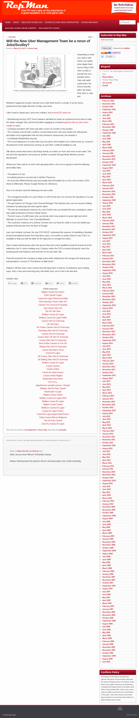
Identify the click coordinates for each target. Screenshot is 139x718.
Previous (11, 37)
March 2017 (107, 253)
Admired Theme (132, 715)
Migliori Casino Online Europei (20, 28)
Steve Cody (33, 48)
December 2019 (108, 156)
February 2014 (108, 361)
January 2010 (107, 504)
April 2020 (106, 145)
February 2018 (108, 221)
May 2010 (106, 492)
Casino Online (53, 369)
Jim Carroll (107, 83)
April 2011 (106, 460)
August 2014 (107, 343)
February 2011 (108, 466)
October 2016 (107, 267)
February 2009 (108, 536)
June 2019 (106, 174)
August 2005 (107, 659)
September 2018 (109, 200)
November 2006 (108, 615)
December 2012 (108, 402)
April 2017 (106, 250)
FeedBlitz (126, 48)
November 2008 (108, 545)
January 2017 (107, 258)
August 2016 (107, 273)
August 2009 (107, 519)
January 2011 (107, 469)
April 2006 (106, 635)
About (16, 22)
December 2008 (108, 542)
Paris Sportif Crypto (53, 295)
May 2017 (106, 247)
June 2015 (106, 314)
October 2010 (107, 478)
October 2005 (107, 653)
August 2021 (107, 112)
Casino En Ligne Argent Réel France (53, 414)
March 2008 (107, 568)
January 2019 (107, 188)
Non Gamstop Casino (49, 28)
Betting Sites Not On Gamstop (53, 346)
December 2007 (108, 577)
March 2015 (107, 323)
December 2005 (108, 647)
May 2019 (106, 177)
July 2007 (106, 592)
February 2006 (108, 641)
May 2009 (106, 527)
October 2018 (107, 197)
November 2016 (108, 264)
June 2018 (106, 209)
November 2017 (108, 229)
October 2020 (107, 130)
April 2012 (106, 425)
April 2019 (106, 180)
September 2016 (109, 270)
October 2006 (107, 618)
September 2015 (109, 305)
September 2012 (109, 410)
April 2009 (106, 530)
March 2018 (107, 218)
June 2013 (106, 384)
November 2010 (108, 475)
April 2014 (106, 355)
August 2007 (107, 589)
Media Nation (107, 77)
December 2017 (108, 226)
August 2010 (107, 483)
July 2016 (106, 276)
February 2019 (108, 186)
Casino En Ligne (53, 353)
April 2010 (106, 495)
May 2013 (106, 387)
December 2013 (108, 367)
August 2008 (107, 554)
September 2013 (109, 375)
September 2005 (109, 656)
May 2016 (106, 282)
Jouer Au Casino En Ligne (52, 424)
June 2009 (106, 524)
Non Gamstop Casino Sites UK (53, 301)
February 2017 (108, 256)
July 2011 (106, 451)
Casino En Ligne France (53, 372)
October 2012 (107, 407)
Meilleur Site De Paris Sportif (53, 388)
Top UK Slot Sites (53, 311)
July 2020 (106, 136)
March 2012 (107, 428)
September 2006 (109, 621)
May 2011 (106, 457)
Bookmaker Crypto (53, 391)
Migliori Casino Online (53, 395)
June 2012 (106, 419)
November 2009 (108, 510)
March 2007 (107, 603)
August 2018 (107, 203)
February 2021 (108, 124)
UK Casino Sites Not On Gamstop (53, 356)
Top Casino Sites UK (53, 308)
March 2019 (107, 183)
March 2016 (107, 288)
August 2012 (107, 413)
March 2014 (107, 358)
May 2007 (106, 597)
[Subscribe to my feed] (104, 53)
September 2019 (109, 165)
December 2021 (108, 104)
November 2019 (108, 159)
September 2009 (109, 516)
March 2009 (107, 533)
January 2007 (107, 609)
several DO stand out (60, 112)
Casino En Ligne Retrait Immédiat (53, 298)
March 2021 (107, 121)
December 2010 (108, 472)
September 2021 (109, 109)
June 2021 (106, 118)
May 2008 (106, 562)
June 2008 (106, 560)
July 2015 (106, 311)
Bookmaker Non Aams (53, 379)
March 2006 (107, 638)
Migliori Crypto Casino (53, 404)
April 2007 (106, 600)
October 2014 (107, 337)
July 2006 (106, 627)
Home (8, 22)
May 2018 (106, 212)
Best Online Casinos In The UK (53, 343)
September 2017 (109, 235)
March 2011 (107, 463)
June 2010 (106, 489)
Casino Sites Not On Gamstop (52, 340)
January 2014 (107, 364)
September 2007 (109, 586)
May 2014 (106, 352)
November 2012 (108, 405)
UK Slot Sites (53, 324)
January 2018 (107, 224)
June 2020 (106, 139)
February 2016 (108, 291)
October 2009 (107, 513)
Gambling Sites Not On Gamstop (53, 330)
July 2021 (106, 115)
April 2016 (106, 285)
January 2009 (107, 539)
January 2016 (107, 294)
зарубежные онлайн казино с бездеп (53, 385)
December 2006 (108, 612)
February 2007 (108, 606)
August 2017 (107, 238)
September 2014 (109, 340)
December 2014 (108, 332)
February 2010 (108, 501)
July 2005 (106, 662)
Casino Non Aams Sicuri (53, 350)
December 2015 (108, 296)
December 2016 (108, 261)
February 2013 (108, 396)
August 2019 (107, 168)
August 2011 (107, 448)
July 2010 (106, 486)
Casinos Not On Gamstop (52, 321)
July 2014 (106, 346)
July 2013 (106, 381)
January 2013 (107, 399)
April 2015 (106, 320)
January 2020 (107, 153)
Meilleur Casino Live (32, 22)
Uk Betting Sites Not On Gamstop (53, 359)
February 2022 (108, 101)
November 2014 (108, 335)
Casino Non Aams (89, 22)
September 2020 (109, 133)
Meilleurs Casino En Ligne (52, 407)
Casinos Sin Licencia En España (52, 305)
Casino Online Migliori (53, 375)
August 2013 (107, 378)
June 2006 (106, 630)
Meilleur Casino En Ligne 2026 (53, 398)
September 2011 (109, 445)
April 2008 (106, 565)
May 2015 (106, 317)
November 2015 (108, 299)
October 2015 (107, 302)
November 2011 (108, 440)
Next (91, 37)
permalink (62, 430)
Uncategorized (30, 430)
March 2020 (107, 148)
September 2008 (109, 551)
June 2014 (106, 349)
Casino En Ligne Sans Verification (62, 22)
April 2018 (106, 215)
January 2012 (107, 434)
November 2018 (108, 194)
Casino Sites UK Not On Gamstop (53, 337)
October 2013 (107, 373)
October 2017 (107, 232)
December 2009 (108, 507)
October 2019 (107, 162)
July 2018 (106, 206)
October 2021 (107, 107)
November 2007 (108, 580)
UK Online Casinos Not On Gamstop (53, 327)
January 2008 (107, 574)
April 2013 (106, 390)
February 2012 (108, 431)
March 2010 (107, 498)
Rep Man (12, 715)
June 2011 (106, 454)
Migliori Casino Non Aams (52, 292)
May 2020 (106, 142)
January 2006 (107, 644)
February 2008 (108, 571)
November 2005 (108, 650)
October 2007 (107, 583)
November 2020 (108, 127)
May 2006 (106, 632)
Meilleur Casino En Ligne (53, 314)
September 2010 (109, 481)
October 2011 (107, 443)
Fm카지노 (52, 382)
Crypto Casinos (53, 366)
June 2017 (106, 244)
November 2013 (108, 370)
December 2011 (108, 437)
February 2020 (108, 150)
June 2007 (106, 594)
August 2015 (107, 308)
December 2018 (108, 191)
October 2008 (107, 548)
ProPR (105, 86)
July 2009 (106, 522)
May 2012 (106, 422)
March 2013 (107, 393)
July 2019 (106, 171)
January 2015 (107, 329)
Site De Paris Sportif (53, 420)
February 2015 (108, 326)
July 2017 (106, 241)
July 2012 (106, 416)
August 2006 (107, 624)
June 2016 (106, 279)
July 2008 (106, 557)
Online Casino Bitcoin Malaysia (53, 417)
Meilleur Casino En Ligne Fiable (53, 317)
